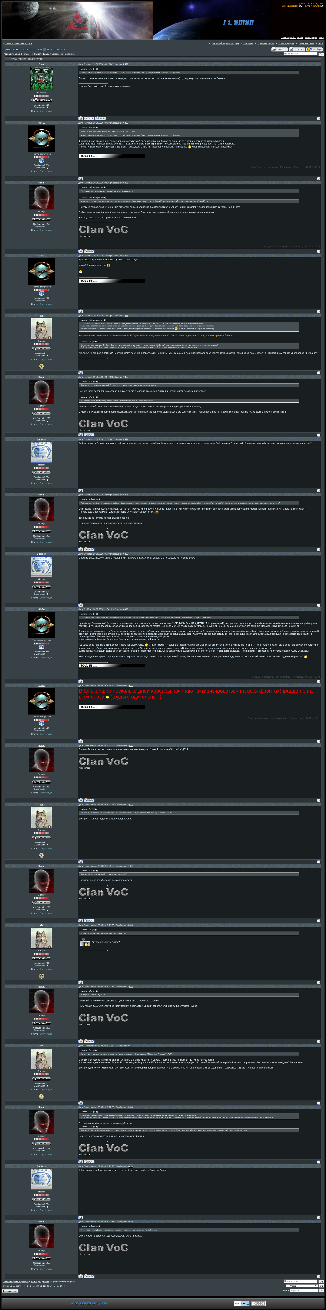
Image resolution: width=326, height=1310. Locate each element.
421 (126, 64)
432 (131, 745)
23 (48, 49)
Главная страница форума (15, 54)
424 (126, 256)
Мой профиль (296, 37)
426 (126, 377)
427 (126, 439)
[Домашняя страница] (100, 118)
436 (131, 986)
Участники (248, 43)
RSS (321, 6)
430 (126, 609)
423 (126, 183)
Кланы (46, 54)
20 (37, 49)
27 (58, 49)
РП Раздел (36, 54)
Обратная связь (306, 43)
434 (131, 866)
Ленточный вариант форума (225, 43)
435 (131, 925)
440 (131, 1222)
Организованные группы (63, 54)
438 (131, 1107)
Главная (285, 37)
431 (131, 685)
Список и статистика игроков (18, 43)
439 (131, 1166)
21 (41, 49)
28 (61, 49)
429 (126, 554)
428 (126, 495)
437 (131, 1046)
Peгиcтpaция (311, 37)
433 (131, 804)
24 (51, 49)
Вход (321, 37)
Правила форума (266, 43)
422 (126, 123)
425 (126, 315)
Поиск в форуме (286, 43)
